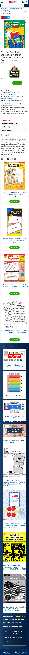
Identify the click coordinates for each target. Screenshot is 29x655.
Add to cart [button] (14, 201)
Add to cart (17, 83)
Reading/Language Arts (8, 94)
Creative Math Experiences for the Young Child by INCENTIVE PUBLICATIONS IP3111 (14, 525)
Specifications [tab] (7, 130)
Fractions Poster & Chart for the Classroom (14, 417)
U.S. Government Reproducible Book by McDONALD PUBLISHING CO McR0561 (14, 609)
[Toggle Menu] (2, 2)
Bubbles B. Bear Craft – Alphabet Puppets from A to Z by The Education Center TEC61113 (14, 483)
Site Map (9, 652)
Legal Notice (3, 652)
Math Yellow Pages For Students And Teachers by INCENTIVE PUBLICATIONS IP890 (14, 567)
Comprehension (13, 92)
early (13, 96)
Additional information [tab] (9, 124)
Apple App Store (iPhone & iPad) (13, 619)
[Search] (26, 5)
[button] (25, 23)
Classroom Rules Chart (14, 396)
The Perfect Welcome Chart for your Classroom (13, 441)
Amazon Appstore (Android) (12, 626)
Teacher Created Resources (14, 100)
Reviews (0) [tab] (6, 127)
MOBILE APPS (20, 616)
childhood (7, 96)
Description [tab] (6, 120)
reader (17, 96)
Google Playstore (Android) (12, 623)
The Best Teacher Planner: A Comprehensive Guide (14, 366)
